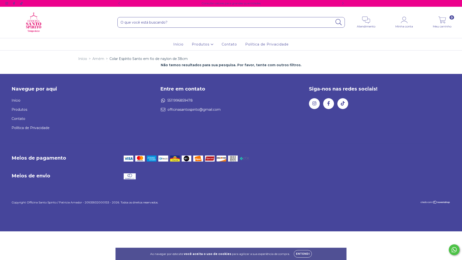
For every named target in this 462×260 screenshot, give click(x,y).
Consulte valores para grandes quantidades (231, 3)
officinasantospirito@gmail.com (194, 109)
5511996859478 (180, 100)
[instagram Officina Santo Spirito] (7, 3)
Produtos (201, 44)
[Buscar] (338, 22)
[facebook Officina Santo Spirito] (14, 3)
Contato (229, 44)
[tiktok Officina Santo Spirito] (21, 3)
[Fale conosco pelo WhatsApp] (454, 249)
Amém (98, 59)
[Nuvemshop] (435, 203)
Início (178, 44)
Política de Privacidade (267, 44)
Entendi (303, 253)
